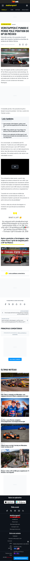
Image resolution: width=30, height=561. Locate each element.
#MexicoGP (18, 227)
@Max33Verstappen (9, 223)
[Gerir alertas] (24, 304)
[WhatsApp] (12, 304)
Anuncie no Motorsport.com (15, 538)
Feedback (15, 536)
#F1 (27, 227)
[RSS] (23, 510)
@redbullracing (21, 221)
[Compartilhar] (19, 44)
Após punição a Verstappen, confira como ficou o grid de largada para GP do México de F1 (15, 125)
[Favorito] (22, 44)
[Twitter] (9, 304)
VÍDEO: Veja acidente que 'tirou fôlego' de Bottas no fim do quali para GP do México (14, 130)
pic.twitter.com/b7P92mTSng (15, 229)
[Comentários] (26, 44)
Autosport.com (15, 526)
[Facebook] (5, 304)
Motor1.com (15, 521)
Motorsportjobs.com (15, 524)
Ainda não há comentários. (15, 333)
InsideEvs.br (15, 519)
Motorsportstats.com (15, 529)
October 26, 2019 (22, 231)
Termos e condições (10, 553)
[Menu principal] (3, 5)
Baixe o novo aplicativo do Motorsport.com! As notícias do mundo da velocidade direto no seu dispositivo (15, 136)
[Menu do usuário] (26, 5)
